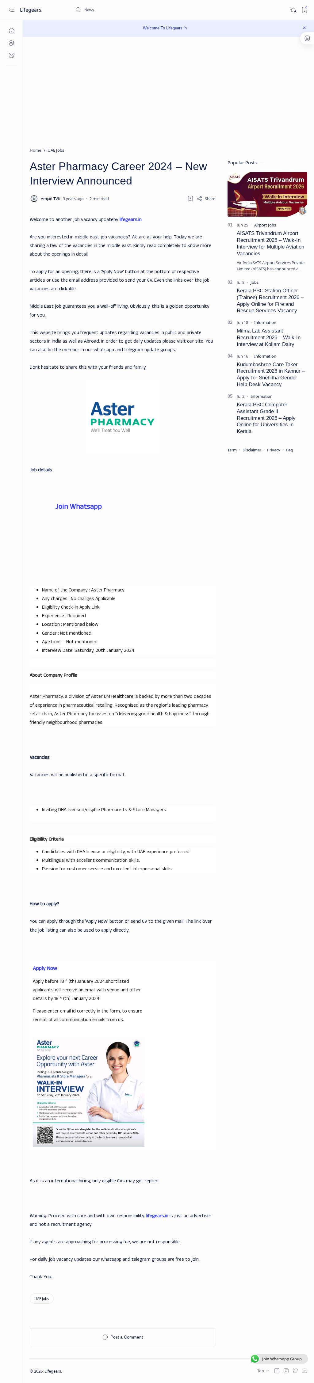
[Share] (206, 199)
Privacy (273, 450)
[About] (11, 43)
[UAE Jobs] (42, 1299)
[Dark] (293, 10)
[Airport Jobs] (265, 225)
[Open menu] (11, 10)
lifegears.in (131, 219)
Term (232, 450)
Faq (289, 450)
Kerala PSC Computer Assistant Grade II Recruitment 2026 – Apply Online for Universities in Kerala (266, 418)
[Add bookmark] (190, 199)
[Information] (265, 322)
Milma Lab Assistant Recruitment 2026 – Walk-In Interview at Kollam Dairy (269, 337)
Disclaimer (252, 450)
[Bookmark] (304, 10)
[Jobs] (254, 282)
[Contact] (11, 55)
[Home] (11, 31)
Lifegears (31, 9)
